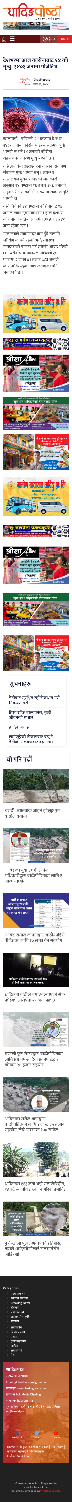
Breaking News (20, 1303)
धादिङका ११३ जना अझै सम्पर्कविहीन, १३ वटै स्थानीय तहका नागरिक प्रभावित (35, 1186)
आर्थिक (15, 1346)
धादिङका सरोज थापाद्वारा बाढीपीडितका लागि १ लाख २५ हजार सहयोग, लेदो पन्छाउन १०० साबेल (34, 1124)
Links (45, 1447)
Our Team (56, 1447)
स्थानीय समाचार (19, 1298)
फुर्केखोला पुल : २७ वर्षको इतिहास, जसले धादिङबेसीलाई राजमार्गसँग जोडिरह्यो (33, 1249)
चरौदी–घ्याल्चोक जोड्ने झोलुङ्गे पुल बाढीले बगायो (32, 813)
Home (11, 1447)
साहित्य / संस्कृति (20, 1316)
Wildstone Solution (50, 1491)
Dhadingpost (41, 79)
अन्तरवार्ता (16, 1350)
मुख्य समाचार (18, 1293)
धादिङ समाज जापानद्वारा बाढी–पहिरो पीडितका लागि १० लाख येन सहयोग (35, 938)
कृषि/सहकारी (18, 1341)
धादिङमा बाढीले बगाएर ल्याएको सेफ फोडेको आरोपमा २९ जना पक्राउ (35, 997)
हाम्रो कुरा (22, 1447)
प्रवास (14, 1336)
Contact (34, 1447)
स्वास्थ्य (15, 1321)
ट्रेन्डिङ (52, 39)
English (65, 39)
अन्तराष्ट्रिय (16, 1327)
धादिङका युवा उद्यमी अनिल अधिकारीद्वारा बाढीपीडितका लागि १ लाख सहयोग (33, 875)
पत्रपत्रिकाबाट (18, 1312)
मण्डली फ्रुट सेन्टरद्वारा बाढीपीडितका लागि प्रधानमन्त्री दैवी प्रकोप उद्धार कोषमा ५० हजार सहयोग (34, 1059)
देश (13, 1355)
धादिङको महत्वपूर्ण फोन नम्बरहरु (25, 1451)
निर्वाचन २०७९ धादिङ (19, 1456)
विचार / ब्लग (18, 1332)
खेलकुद (15, 1307)
